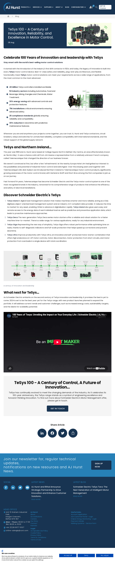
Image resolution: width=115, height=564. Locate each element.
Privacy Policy (36, 535)
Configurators (77, 7)
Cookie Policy (36, 533)
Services (36, 7)
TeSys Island (13, 201)
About (58, 7)
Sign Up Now (99, 465)
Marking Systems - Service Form (83, 523)
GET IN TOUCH (58, 408)
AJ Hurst (34, 512)
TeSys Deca (12, 217)
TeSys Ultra (12, 235)
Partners (34, 525)
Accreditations (36, 517)
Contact (34, 523)
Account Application (79, 514)
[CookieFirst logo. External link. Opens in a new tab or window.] (2, 551)
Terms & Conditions (38, 537)
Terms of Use (36, 540)
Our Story (34, 521)
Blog (17, 16)
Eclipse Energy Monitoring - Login (84, 519)
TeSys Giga (12, 224)
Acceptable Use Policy (39, 531)
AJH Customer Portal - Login (82, 517)
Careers (34, 519)
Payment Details (77, 521)
